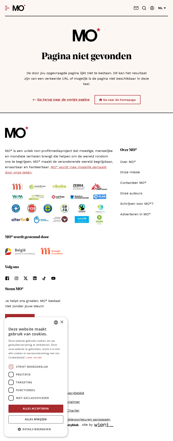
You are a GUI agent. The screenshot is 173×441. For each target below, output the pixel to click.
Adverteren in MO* (135, 214)
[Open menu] (7, 8)
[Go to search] (144, 8)
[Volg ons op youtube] (53, 278)
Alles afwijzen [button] (36, 419)
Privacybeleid (73, 393)
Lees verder (34, 357)
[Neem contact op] (136, 8)
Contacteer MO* (133, 183)
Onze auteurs (131, 193)
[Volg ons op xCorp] (26, 278)
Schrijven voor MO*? (136, 204)
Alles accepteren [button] (36, 408)
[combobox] (56, 322)
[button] (35, 429)
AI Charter (71, 410)
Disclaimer (71, 402)
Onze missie (130, 172)
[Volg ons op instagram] (16, 278)
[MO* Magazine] (19, 8)
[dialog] (36, 377)
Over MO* (128, 162)
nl (160, 8)
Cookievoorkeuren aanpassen (86, 419)
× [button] (61, 322)
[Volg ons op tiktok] (44, 278)
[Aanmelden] (152, 8)
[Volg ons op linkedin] (35, 278)
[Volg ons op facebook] (7, 278)
